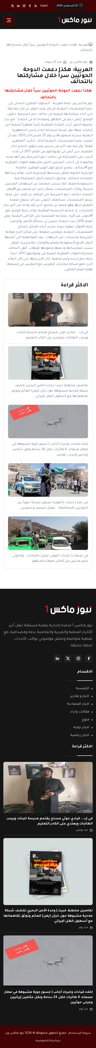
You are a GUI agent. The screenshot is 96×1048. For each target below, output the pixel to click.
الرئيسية (82, 688)
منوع (85, 720)
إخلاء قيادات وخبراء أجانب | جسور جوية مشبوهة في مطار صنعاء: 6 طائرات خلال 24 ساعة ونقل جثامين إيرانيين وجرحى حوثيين (50, 449)
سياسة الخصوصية (48, 1040)
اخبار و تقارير (79, 696)
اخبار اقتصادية (78, 704)
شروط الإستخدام (80, 1033)
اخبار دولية (81, 727)
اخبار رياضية (79, 735)
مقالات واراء (79, 712)
